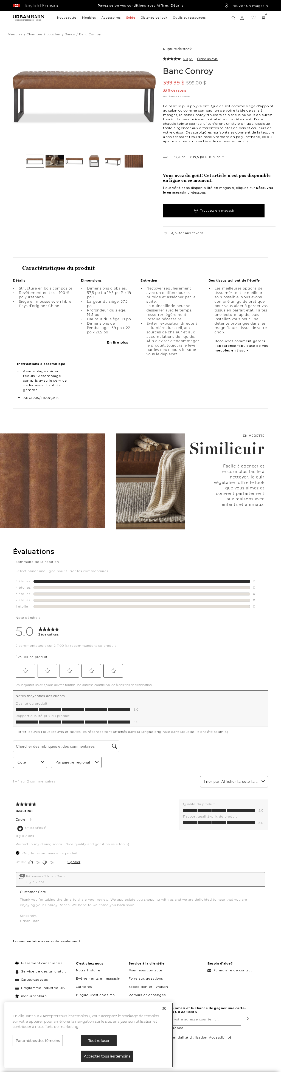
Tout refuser (99, 1040)
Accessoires (111, 17)
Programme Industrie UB (43, 988)
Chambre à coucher (44, 34)
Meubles (89, 17)
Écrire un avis (207, 59)
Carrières (84, 987)
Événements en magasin (98, 978)
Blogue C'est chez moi (96, 995)
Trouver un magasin (249, 5)
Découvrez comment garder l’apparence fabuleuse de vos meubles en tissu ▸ (241, 345)
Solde (130, 17)
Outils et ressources (189, 17)
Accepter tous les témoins (107, 1056)
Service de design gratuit (43, 971)
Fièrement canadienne (42, 963)
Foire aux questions (146, 978)
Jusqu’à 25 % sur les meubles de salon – (140, 5)
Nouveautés (67, 17)
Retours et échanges (147, 995)
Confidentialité (174, 1037)
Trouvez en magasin (218, 210)
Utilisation (198, 1037)
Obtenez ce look (154, 17)
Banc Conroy (188, 71)
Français (50, 398)
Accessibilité (220, 1037)
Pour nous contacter (146, 970)
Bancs (70, 34)
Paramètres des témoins (38, 1040)
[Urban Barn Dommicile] (28, 18)
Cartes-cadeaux (34, 980)
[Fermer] (164, 1008)
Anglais (31, 398)
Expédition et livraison (148, 987)
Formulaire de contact (232, 970)
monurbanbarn (34, 996)
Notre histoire (88, 970)
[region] (88, 1035)
